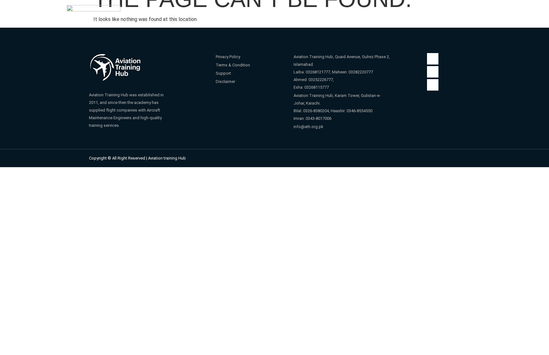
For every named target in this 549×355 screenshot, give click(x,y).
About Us (220, 17)
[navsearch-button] (476, 16)
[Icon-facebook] (432, 59)
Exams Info (404, 17)
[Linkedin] (432, 85)
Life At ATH (357, 17)
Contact (442, 17)
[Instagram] (432, 72)
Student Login (269, 17)
